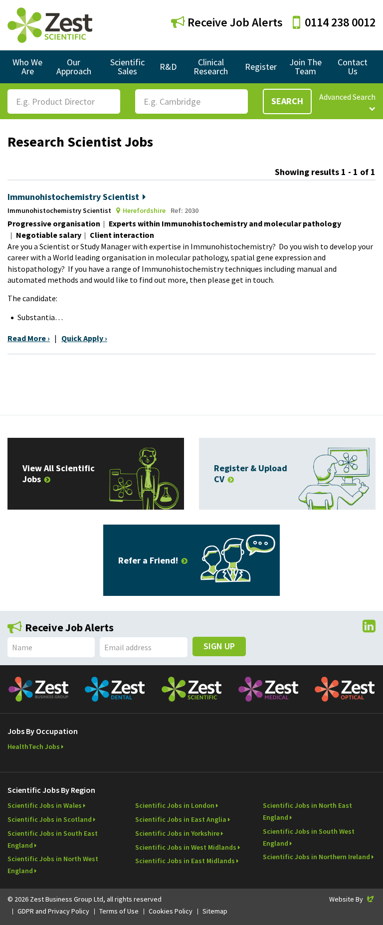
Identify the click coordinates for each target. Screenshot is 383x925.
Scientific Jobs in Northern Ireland (316, 856)
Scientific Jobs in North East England (307, 811)
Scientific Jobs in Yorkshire (177, 833)
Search (287, 101)
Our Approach (73, 66)
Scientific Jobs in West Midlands (185, 847)
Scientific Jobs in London (174, 805)
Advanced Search (347, 97)
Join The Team (305, 66)
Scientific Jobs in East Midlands (185, 860)
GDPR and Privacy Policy (53, 911)
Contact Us (353, 66)
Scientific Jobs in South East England (52, 839)
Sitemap (214, 911)
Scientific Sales (127, 66)
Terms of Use (119, 911)
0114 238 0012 (340, 22)
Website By (352, 899)
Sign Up (219, 646)
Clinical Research (210, 66)
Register (261, 66)
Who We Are (27, 66)
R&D (168, 66)
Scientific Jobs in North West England (52, 864)
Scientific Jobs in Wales (44, 805)
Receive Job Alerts (234, 22)
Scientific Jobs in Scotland (49, 819)
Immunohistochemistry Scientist (73, 196)
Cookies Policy (170, 911)
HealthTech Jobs (33, 746)
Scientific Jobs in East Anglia (180, 819)
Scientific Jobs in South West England (309, 837)
